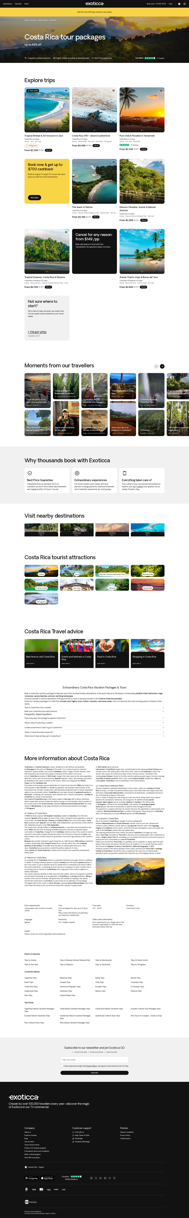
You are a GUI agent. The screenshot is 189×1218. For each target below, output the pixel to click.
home (26, 20)
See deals (94, 13)
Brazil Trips (28, 982)
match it (34, 489)
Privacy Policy (91, 1066)
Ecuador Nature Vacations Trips (37, 1016)
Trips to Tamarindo (102, 964)
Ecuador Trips (100, 987)
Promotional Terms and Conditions (36, 1151)
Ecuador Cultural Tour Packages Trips (146, 1009)
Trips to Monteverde (103, 960)
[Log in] (184, 3)
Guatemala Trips (31, 991)
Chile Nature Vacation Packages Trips (75, 1009)
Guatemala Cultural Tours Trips (107, 1016)
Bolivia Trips (135, 978)
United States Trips (67, 995)
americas (33, 20)
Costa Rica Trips (31, 987)
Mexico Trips (100, 991)
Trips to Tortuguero (138, 964)
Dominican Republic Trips (70, 987)
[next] (162, 366)
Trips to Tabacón (66, 964)
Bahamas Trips (66, 978)
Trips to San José (31, 964)
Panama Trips (136, 991)
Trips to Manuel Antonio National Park (75, 960)
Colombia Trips (137, 982)
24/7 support (138, 487)
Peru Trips (28, 995)
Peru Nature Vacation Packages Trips (75, 1023)
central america (43, 20)
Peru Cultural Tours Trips (34, 1023)
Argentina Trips (30, 978)
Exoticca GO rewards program (35, 1148)
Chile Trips (99, 982)
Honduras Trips (66, 991)
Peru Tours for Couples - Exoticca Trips (146, 1016)
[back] (156, 366)
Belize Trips (99, 978)
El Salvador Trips (137, 987)
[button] (37, 390)
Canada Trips (65, 982)
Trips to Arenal (30, 960)
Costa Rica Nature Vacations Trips (109, 1009)
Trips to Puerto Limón (139, 960)
